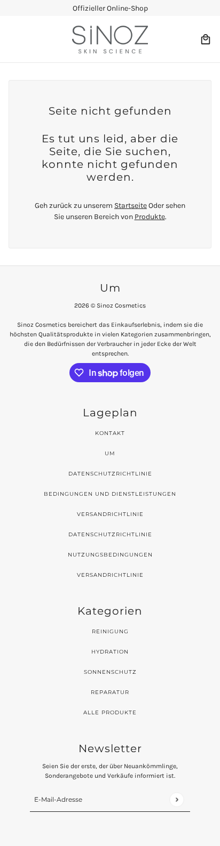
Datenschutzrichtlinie (110, 473)
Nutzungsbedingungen (110, 554)
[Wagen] (205, 39)
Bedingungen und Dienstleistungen (110, 493)
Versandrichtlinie (110, 514)
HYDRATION (110, 651)
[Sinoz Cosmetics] (110, 39)
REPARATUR (110, 692)
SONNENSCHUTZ (110, 671)
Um (110, 453)
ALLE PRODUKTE (110, 712)
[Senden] (176, 799)
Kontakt (110, 433)
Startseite (130, 205)
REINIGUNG (110, 631)
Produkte (150, 216)
